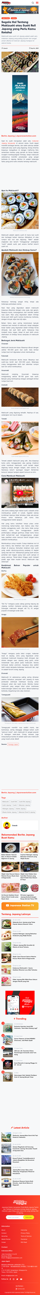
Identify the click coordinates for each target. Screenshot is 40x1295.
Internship (24, 1230)
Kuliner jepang (20, 808)
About (3, 1230)
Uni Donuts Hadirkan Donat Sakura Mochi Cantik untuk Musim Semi (10, 897)
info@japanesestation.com (14, 1258)
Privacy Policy (25, 1233)
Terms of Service (26, 1236)
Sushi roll (14, 801)
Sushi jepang (6, 805)
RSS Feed (24, 1242)
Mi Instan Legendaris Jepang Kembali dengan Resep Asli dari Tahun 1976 (28, 897)
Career (3, 1242)
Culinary (14, 18)
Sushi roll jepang (24, 801)
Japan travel (5, 18)
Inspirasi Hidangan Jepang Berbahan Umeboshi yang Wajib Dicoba (29, 856)
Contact (4, 1233)
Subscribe (28, 1217)
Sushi (15, 805)
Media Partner (5, 1239)
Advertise (4, 1236)
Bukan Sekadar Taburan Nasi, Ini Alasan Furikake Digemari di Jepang (9, 856)
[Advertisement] (20, 767)
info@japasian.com (11, 1275)
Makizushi (5, 801)
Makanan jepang (24, 805)
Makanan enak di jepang (27, 812)
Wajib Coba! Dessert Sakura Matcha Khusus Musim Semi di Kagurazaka (10, 875)
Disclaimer (24, 1239)
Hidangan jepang (8, 808)
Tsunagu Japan (13, 744)
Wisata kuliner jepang (9, 812)
